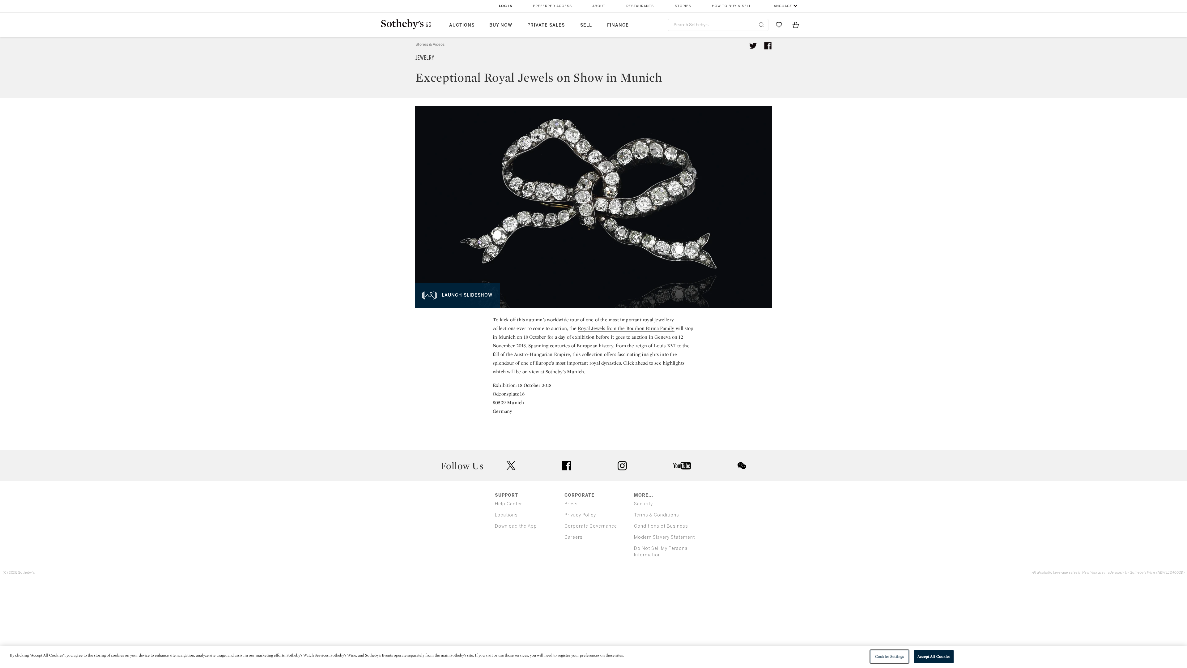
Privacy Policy (580, 515)
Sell (586, 25)
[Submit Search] (761, 24)
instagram (622, 465)
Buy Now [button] (500, 25)
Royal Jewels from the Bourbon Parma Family (626, 328)
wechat (742, 465)
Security (643, 504)
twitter (511, 465)
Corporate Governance (590, 526)
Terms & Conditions (656, 515)
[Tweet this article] (753, 45)
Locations (506, 515)
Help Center (508, 504)
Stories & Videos (430, 44)
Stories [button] (683, 6)
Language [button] (782, 6)
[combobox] (718, 25)
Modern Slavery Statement (664, 537)
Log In (506, 6)
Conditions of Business (661, 526)
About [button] (599, 6)
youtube (682, 465)
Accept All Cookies (933, 656)
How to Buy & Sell (731, 6)
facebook (566, 465)
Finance (618, 25)
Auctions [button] (461, 25)
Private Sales (546, 25)
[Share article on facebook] (768, 45)
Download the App (516, 526)
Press (571, 504)
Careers (573, 537)
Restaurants (640, 6)
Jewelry (424, 57)
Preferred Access (552, 6)
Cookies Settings (889, 656)
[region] (593, 657)
